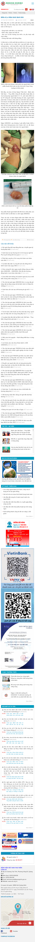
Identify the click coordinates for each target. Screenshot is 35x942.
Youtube (15, 931)
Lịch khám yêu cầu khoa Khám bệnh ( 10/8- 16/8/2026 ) (14, 344)
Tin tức (10, 13)
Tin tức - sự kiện (8, 426)
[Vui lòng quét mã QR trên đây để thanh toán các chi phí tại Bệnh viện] (17, 567)
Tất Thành (21, 894)
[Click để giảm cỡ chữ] (31, 20)
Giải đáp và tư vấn (8, 706)
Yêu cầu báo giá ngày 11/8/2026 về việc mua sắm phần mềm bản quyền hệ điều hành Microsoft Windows (16, 332)
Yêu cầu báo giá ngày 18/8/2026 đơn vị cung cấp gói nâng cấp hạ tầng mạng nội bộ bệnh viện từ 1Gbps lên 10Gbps (17, 284)
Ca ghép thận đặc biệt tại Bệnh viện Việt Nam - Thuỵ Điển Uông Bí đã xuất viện (17, 318)
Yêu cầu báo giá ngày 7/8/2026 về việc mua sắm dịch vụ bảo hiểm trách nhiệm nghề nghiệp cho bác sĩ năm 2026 (17, 350)
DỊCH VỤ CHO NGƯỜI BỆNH (9, 458)
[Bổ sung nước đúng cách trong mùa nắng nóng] (6, 687)
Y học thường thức (9, 672)
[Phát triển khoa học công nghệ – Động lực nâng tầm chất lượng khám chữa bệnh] (6, 679)
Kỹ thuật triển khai (9, 486)
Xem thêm (29, 516)
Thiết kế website (6, 894)
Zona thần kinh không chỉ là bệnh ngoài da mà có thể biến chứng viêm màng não (17, 277)
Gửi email (31, 240)
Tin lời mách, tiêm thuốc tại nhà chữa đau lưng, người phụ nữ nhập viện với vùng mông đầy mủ (17, 312)
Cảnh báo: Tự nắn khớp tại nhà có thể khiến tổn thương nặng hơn (16, 390)
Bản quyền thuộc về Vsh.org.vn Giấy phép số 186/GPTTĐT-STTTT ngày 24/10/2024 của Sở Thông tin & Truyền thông (17, 889)
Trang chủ (4, 13)
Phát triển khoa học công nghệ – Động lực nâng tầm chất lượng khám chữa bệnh (22, 678)
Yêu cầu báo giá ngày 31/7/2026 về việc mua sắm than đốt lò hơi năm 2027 (16, 421)
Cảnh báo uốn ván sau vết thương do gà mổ (17, 290)
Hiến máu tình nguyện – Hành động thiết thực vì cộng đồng (17, 338)
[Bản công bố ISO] (17, 646)
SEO (14, 894)
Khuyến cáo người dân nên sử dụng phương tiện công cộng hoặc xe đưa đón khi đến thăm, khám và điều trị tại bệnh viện (16, 365)
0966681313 (4, 9)
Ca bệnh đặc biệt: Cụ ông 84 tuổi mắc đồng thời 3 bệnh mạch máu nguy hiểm (16, 264)
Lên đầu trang (16, 240)
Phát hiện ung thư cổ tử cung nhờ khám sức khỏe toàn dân (16, 259)
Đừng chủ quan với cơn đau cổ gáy (17, 409)
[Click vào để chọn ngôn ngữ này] (33, 9)
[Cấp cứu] (17, 538)
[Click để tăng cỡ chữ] (33, 20)
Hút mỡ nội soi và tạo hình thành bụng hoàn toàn (17, 494)
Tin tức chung (21, 13)
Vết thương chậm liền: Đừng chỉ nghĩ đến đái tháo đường (16, 395)
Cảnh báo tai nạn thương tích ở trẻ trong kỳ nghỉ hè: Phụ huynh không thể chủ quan (17, 254)
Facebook (4, 933)
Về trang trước (7, 240)
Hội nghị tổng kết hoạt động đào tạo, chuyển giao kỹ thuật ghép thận (17, 248)
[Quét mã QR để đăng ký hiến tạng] (17, 605)
